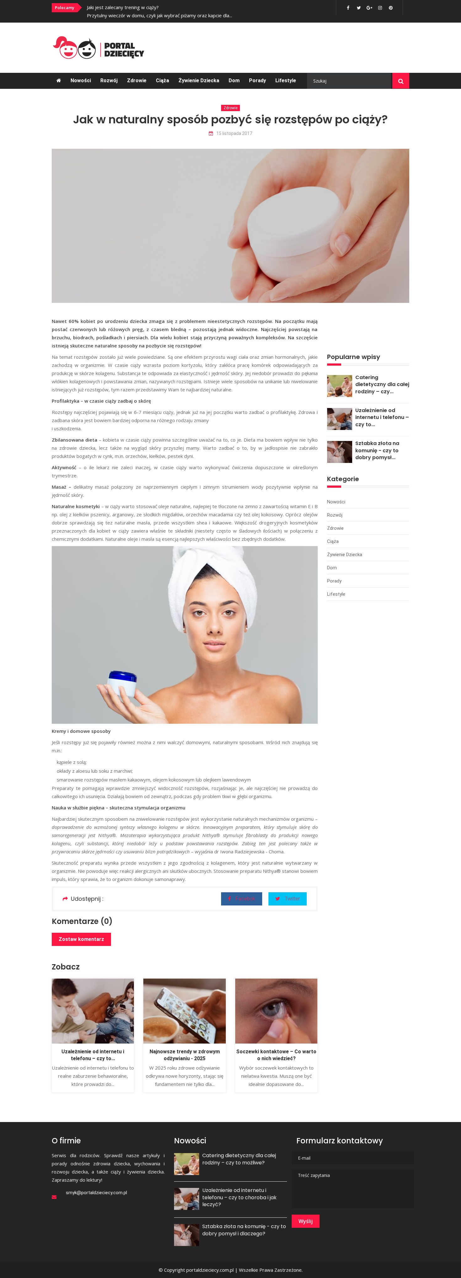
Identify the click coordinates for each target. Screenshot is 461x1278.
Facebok (245, 899)
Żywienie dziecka (198, 80)
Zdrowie (136, 80)
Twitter (292, 899)
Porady (257, 80)
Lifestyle (285, 80)
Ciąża (162, 80)
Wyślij (306, 1221)
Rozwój (109, 80)
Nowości (81, 80)
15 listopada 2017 (234, 133)
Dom (234, 80)
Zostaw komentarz (81, 939)
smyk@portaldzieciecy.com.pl (96, 1192)
